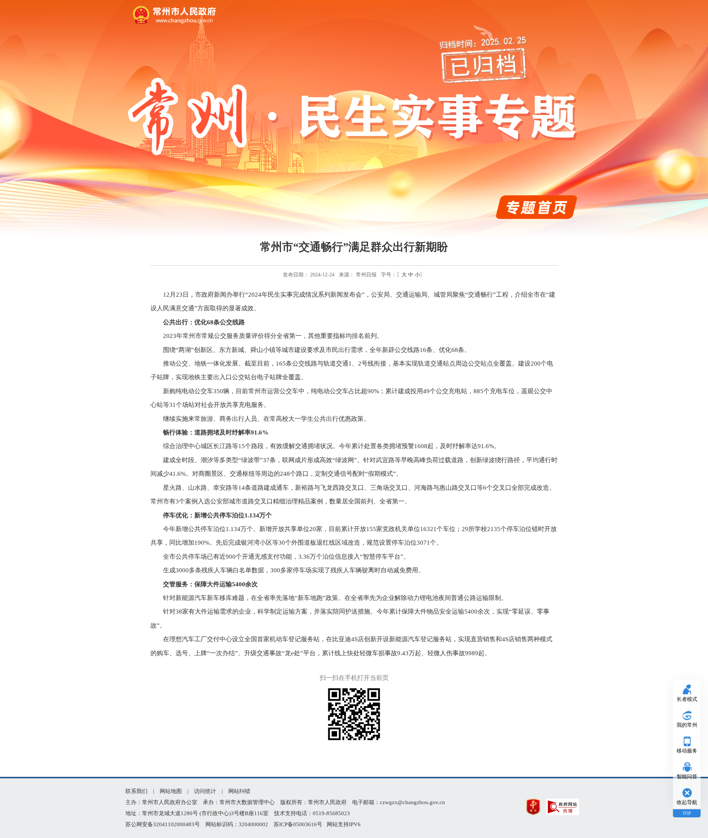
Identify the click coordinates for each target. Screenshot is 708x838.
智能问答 (687, 776)
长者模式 (687, 699)
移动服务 (687, 751)
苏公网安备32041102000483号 (162, 824)
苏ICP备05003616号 (298, 824)
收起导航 (687, 802)
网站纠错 (239, 791)
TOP (687, 813)
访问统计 (205, 791)
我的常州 (687, 725)
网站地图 (171, 791)
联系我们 (136, 791)
